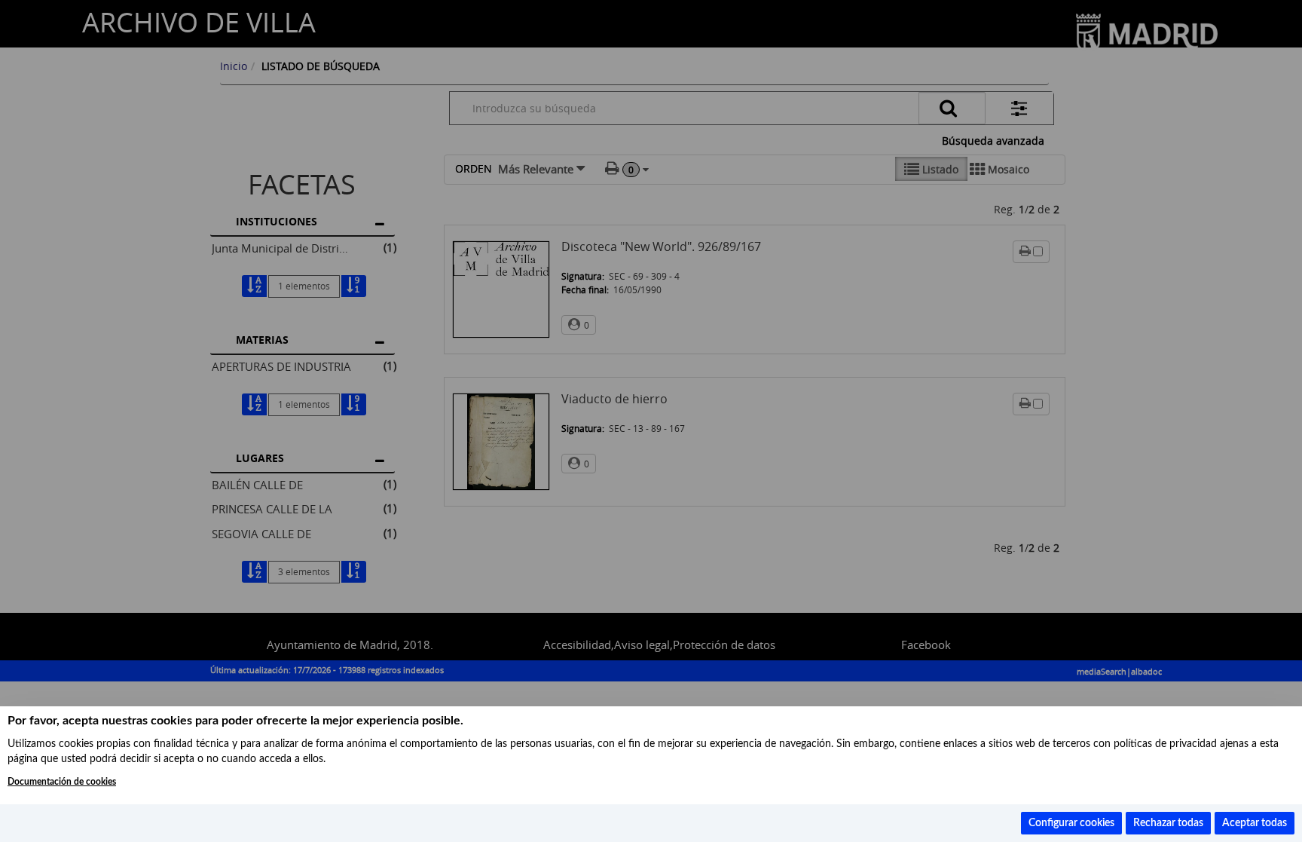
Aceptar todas (1254, 823)
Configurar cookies (1071, 823)
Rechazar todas (1168, 823)
